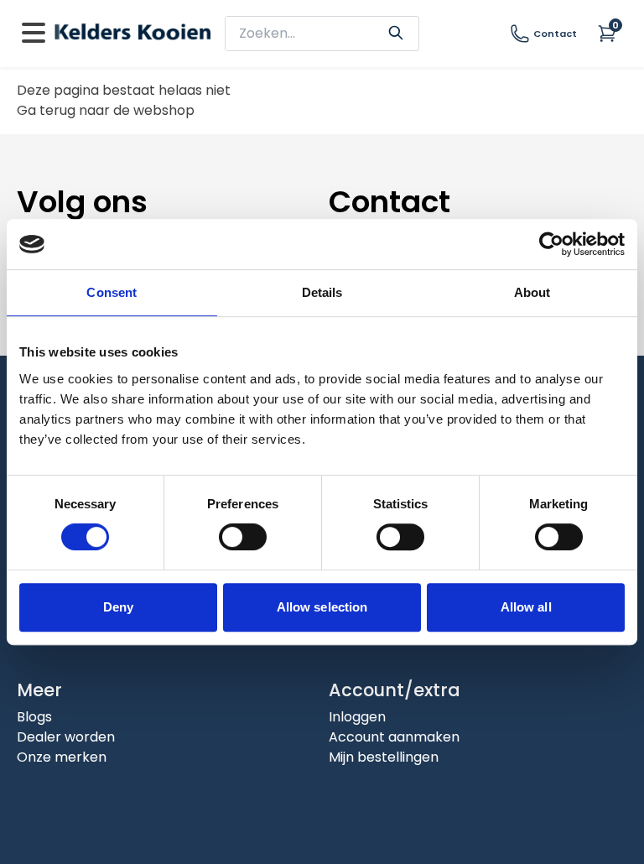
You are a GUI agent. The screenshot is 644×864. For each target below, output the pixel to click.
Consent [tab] (111, 292)
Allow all (526, 607)
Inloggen (357, 716)
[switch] (243, 536)
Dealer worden (66, 737)
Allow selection (322, 607)
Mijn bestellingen (384, 757)
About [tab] (532, 292)
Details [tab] (322, 292)
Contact (555, 33)
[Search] (395, 31)
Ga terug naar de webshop (106, 110)
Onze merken (61, 757)
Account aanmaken (394, 737)
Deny (118, 607)
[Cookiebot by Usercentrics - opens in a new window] (551, 244)
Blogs (34, 716)
